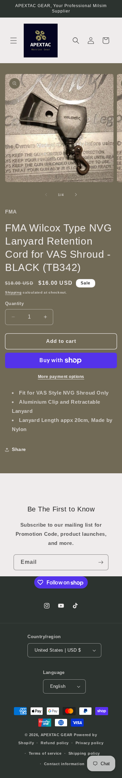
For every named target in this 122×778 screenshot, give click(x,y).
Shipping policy (84, 753)
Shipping (13, 292)
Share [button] (19, 449)
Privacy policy (90, 743)
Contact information (64, 764)
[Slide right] (75, 194)
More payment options (61, 376)
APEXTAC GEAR (57, 735)
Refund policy (55, 743)
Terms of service (45, 753)
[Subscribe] (100, 562)
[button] (13, 40)
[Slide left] (46, 194)
